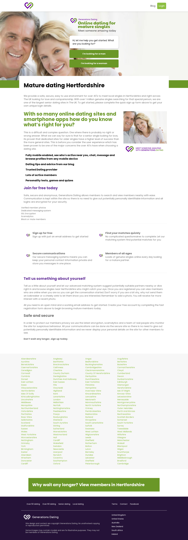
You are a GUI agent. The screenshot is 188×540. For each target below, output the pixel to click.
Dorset (24, 379)
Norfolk (56, 405)
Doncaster (26, 460)
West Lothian (91, 431)
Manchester (123, 440)
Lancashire (90, 396)
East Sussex (59, 382)
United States (118, 519)
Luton (88, 449)
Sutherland (58, 428)
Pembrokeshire (93, 411)
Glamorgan (123, 385)
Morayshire (26, 405)
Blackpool (122, 446)
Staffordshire (27, 425)
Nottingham (27, 440)
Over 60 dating (49, 504)
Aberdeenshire (28, 358)
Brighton (121, 455)
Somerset (122, 420)
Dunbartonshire (125, 379)
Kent (55, 393)
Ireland (115, 534)
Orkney (89, 408)
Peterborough (92, 463)
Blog (152, 5)
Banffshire (58, 361)
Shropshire (90, 420)
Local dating (78, 504)
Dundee (89, 455)
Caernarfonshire (29, 367)
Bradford (121, 460)
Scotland (25, 422)
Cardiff (56, 440)
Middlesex (26, 402)
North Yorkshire (93, 405)
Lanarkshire (59, 396)
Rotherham (91, 443)
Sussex (24, 428)
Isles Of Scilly (27, 393)
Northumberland (29, 408)
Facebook (134, 504)
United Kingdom (119, 515)
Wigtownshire (92, 434)
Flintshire (89, 385)
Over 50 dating (33, 504)
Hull (55, 437)
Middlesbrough (124, 457)
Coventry (58, 457)
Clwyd (120, 370)
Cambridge (123, 463)
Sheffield (89, 440)
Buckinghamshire (94, 364)
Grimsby (25, 443)
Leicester (90, 457)
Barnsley (89, 452)
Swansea (89, 428)
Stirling (56, 425)
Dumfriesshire (92, 379)
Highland (57, 390)
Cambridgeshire (93, 367)
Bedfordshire (91, 361)
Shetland (57, 420)
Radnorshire (91, 414)
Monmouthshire (93, 402)
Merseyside (123, 399)
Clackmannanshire (94, 370)
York (23, 446)
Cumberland (123, 373)
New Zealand (117, 526)
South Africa (117, 530)
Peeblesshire (59, 411)
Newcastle (58, 449)
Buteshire (122, 364)
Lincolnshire (27, 399)
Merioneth (90, 399)
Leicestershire (124, 396)
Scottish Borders (125, 417)
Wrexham (26, 457)
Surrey (120, 425)
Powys (56, 414)
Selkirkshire (26, 420)
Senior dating (64, 504)
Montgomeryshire (126, 402)
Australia (115, 522)
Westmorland (60, 434)
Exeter (24, 452)
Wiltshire (121, 434)
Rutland (89, 417)
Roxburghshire (60, 417)
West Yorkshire (28, 434)
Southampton (60, 460)
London (56, 399)
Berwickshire (27, 364)
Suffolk (88, 425)
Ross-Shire (26, 417)
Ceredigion (26, 370)
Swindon (57, 446)
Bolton (88, 446)
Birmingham (27, 449)
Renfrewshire (124, 414)
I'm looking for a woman (94, 63)
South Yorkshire (125, 422)
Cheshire (57, 370)
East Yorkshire (92, 382)
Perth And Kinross (126, 411)
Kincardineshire (93, 393)
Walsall (120, 443)
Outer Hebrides (125, 408)
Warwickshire (60, 431)
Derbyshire (90, 376)
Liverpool (57, 452)
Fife (55, 385)
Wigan (120, 449)
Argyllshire (122, 358)
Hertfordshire (28, 390)
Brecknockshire (61, 364)
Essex (24, 385)
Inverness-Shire (93, 390)
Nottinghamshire (61, 408)
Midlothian (58, 402)
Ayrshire (25, 361)
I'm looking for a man (94, 53)
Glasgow (121, 437)
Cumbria (25, 376)
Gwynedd (58, 387)
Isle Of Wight (123, 390)
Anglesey (57, 358)
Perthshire (26, 414)
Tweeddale (122, 428)
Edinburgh (122, 382)
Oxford (56, 463)
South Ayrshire (60, 422)
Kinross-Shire (124, 393)
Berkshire (122, 361)
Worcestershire (29, 437)
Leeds (88, 437)
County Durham (61, 373)
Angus (88, 358)
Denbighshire (60, 376)
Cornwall (25, 373)
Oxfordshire (27, 411)
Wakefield (58, 443)
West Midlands (124, 431)
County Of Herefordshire (97, 373)
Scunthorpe (123, 452)
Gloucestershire (29, 387)
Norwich (57, 455)
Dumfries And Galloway (65, 379)
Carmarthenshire (126, 367)
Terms (114, 504)
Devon (120, 376)
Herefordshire (124, 387)
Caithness (58, 367)
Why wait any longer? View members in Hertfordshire (88, 485)
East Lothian (27, 382)
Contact (124, 504)
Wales (24, 431)
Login (162, 5)
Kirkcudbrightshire (30, 396)
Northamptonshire (126, 405)
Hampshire (90, 387)
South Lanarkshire (94, 422)
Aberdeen (26, 455)
